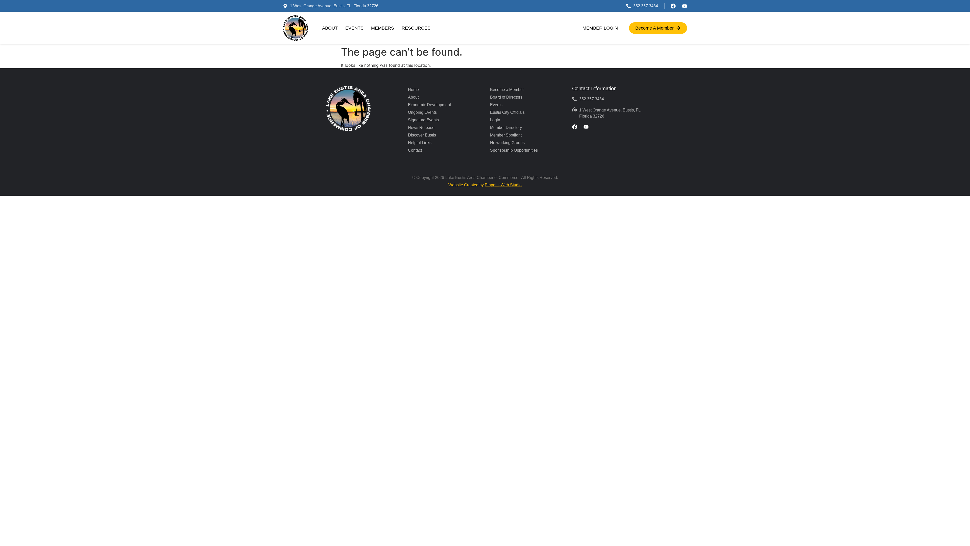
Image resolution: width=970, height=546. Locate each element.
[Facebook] (673, 6)
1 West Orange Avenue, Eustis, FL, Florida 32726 (334, 6)
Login (495, 120)
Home (413, 89)
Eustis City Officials (507, 112)
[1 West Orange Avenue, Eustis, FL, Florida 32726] (285, 6)
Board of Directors (506, 97)
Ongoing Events (422, 112)
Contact (415, 150)
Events (354, 28)
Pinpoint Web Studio (503, 185)
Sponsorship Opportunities (514, 150)
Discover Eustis (422, 135)
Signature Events (423, 120)
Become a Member (507, 89)
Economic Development (429, 105)
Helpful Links (419, 143)
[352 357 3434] (628, 6)
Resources (416, 28)
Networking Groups (507, 143)
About (330, 28)
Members (382, 28)
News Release (421, 127)
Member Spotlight (506, 135)
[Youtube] (684, 6)
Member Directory (506, 127)
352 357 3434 (645, 6)
